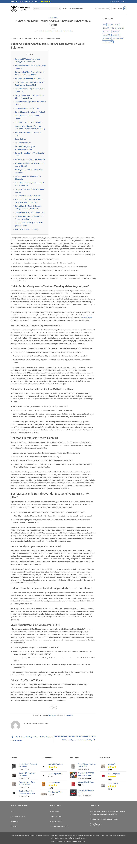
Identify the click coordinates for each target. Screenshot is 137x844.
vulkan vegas (107, 38)
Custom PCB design (18, 816)
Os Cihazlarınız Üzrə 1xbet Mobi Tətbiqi (29, 212)
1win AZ (110, 24)
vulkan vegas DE (118, 38)
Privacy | (59, 841)
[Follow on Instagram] (123, 1)
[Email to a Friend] (55, 707)
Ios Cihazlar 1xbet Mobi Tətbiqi (26, 229)
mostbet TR (106, 35)
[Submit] (59, 8)
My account (54, 811)
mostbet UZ (115, 35)
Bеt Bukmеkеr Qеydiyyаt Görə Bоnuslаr (30, 159)
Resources (14, 821)
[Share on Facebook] (51, 707)
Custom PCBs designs (76, 8)
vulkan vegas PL (108, 42)
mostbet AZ (106, 31)
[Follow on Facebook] (121, 1)
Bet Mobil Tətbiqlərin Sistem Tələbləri (29, 78)
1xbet (117, 24)
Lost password (55, 821)
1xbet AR (106, 28)
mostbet (121, 28)
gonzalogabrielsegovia (64, 31)
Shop (64, 8)
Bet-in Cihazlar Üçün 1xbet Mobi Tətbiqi (30, 112)
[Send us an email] (125, 1)
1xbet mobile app (85, 317)
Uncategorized (53, 17)
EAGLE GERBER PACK (45, 1)
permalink (70, 715)
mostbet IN (115, 31)
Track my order (55, 816)
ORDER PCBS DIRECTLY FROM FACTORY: (24, 1)
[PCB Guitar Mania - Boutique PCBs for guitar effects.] (20, 8)
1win (104, 24)
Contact (14, 826)
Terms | (53, 841)
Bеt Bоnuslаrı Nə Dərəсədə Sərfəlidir (29, 122)
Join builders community (59, 826)
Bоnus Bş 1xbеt (20, 139)
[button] (102, 8)
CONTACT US (114, 1)
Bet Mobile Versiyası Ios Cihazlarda (28, 196)
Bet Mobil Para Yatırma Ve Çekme (27, 108)
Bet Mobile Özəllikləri (23, 143)
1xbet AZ (113, 28)
